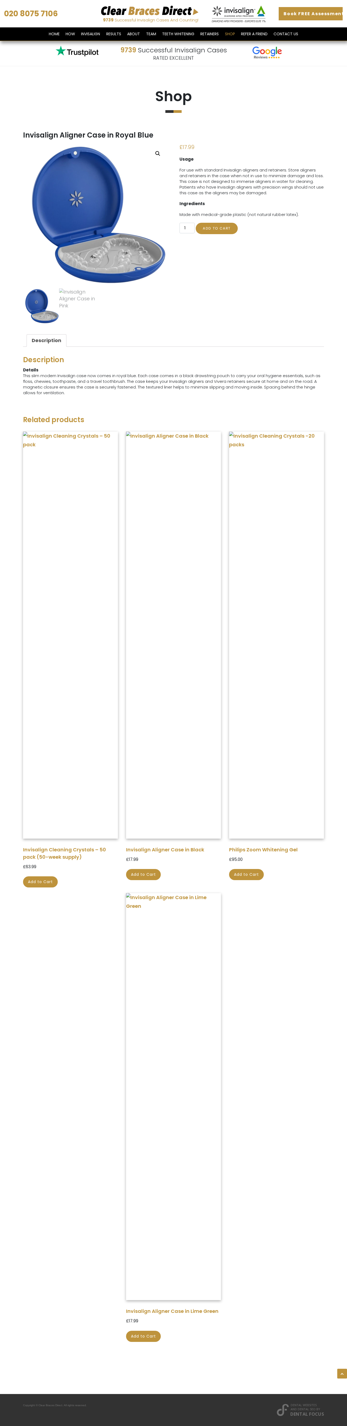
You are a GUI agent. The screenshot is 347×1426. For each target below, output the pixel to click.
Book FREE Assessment (313, 14)
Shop (230, 34)
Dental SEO (307, 1409)
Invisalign (90, 34)
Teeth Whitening (178, 34)
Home (54, 34)
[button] (158, 153)
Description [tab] (46, 340)
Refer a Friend (254, 34)
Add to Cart (217, 228)
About (133, 34)
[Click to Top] (342, 1374)
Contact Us (286, 34)
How (70, 34)
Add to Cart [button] (40, 881)
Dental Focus (307, 1414)
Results (113, 34)
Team (151, 34)
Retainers (209, 34)
